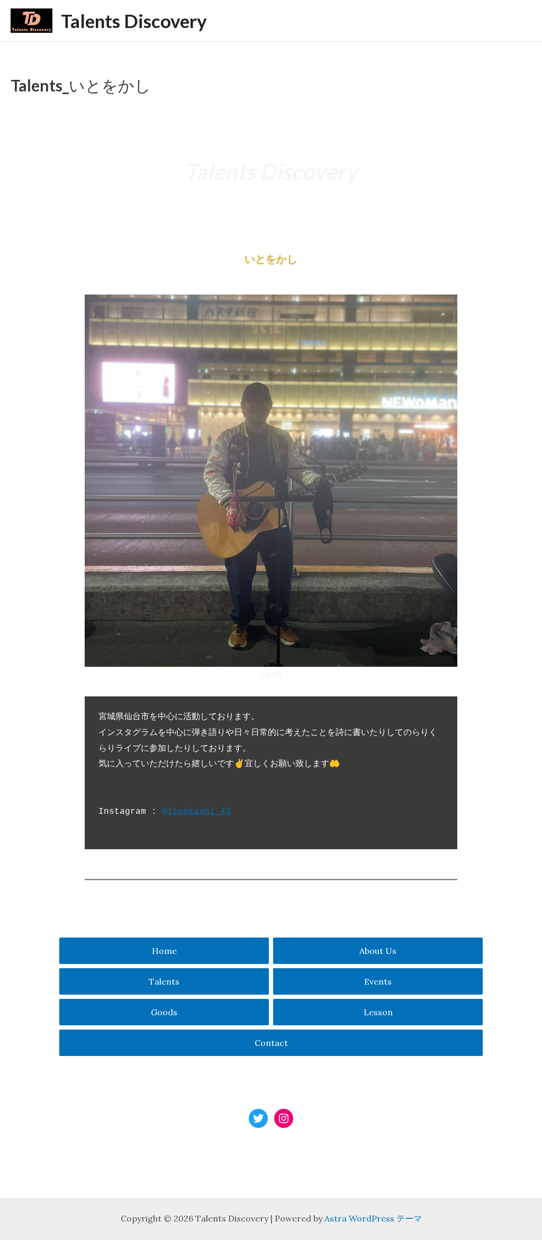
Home (164, 950)
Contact (271, 1042)
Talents (164, 981)
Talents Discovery (134, 21)
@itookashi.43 (196, 811)
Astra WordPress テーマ (373, 1218)
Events (378, 981)
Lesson (378, 1012)
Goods (164, 1012)
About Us (377, 950)
